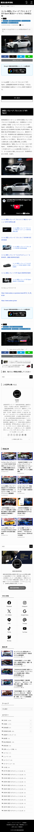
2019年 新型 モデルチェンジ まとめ (14, 778)
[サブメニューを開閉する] (31, 720)
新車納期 (7, 727)
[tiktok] (20, 435)
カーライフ (7, 760)
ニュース (7, 756)
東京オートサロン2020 (13, 22)
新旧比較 (7, 745)
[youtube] (25, 435)
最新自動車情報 (7, 2)
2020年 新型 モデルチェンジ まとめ (14, 782)
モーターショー (9, 764)
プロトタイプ (4, 22)
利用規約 (24, 822)
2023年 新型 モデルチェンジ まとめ (14, 792)
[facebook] (11, 435)
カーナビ (7, 753)
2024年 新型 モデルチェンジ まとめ (14, 796)
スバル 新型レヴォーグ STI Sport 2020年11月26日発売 (22, 280)
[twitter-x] (14, 435)
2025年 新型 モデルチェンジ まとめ (14, 800)
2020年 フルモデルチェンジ (14, 20)
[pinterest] (23, 435)
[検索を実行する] (31, 376)
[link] (9, 435)
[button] (5, 56)
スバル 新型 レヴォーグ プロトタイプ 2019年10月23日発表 (22, 247)
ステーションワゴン (26, 20)
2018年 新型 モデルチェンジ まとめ (14, 774)
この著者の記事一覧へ (17, 439)
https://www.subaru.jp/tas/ (9, 300)
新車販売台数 (8, 731)
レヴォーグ (5, 20)
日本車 (7, 720)
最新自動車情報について (17, 588)
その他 (6, 767)
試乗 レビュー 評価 (10, 749)
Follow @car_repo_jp (13, 341)
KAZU (17, 400)
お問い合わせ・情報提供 (17, 827)
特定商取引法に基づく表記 (12, 824)
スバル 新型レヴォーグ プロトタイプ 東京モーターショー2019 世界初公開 (22, 229)
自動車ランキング (9, 735)
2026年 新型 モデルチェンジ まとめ (14, 803)
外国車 (7, 724)
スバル (4, 18)
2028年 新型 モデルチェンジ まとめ (14, 810)
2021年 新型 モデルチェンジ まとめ (14, 785)
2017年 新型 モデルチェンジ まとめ (14, 771)
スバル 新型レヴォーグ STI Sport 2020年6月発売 (16, 273)
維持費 (6, 738)
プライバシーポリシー (16, 822)
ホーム (9, 822)
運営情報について (23, 824)
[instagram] (17, 435)
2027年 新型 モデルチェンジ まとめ (14, 807)
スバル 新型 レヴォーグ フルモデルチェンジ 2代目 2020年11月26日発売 (22, 265)
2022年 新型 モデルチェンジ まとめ (14, 789)
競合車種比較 (8, 742)
